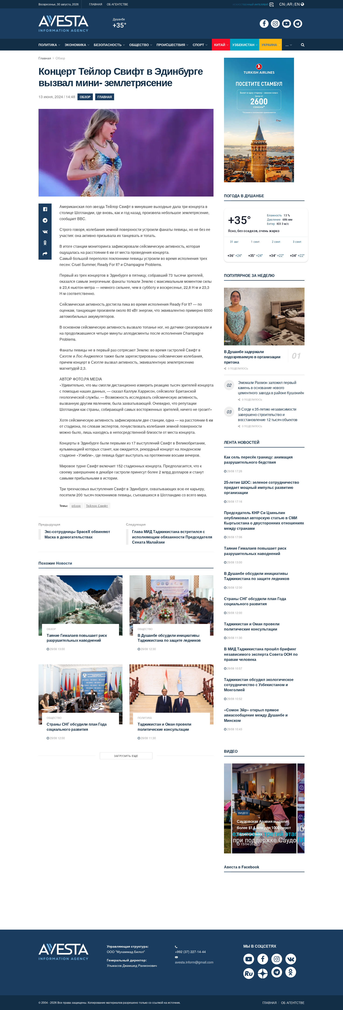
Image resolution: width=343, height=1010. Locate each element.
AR (289, 4)
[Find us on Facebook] (264, 23)
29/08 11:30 (148, 738)
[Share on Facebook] (45, 209)
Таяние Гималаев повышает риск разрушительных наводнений (77, 638)
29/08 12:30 (148, 649)
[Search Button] (302, 44)
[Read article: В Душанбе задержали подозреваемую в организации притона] (264, 316)
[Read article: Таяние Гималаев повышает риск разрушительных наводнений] (80, 605)
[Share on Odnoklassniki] (45, 242)
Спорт (198, 44)
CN (282, 4)
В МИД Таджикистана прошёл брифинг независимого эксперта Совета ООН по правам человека (261, 654)
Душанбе (119, 19)
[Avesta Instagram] (276, 959)
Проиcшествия (171, 44)
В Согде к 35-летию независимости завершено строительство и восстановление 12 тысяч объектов (268, 414)
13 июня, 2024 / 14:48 (56, 96)
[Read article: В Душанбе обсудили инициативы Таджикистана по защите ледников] (172, 605)
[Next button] (301, 808)
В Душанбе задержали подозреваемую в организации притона (252, 357)
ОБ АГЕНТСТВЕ (117, 4)
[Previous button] (227, 808)
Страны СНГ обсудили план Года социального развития (77, 726)
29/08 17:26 (234, 471)
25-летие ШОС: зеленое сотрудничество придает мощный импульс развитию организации (261, 487)
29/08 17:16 (234, 501)
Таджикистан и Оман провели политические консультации (164, 726)
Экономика (75, 44)
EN (297, 4)
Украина (269, 44)
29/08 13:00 (57, 649)
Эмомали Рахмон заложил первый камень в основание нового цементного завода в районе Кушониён (271, 388)
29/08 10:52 (234, 699)
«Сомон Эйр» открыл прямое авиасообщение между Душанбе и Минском (256, 715)
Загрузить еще (126, 756)
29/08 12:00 (57, 738)
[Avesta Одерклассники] (290, 972)
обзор (76, 506)
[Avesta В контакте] (290, 959)
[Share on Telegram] (45, 220)
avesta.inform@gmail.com (194, 962)
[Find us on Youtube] (286, 23)
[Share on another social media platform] (45, 254)
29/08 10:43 (234, 729)
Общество (139, 44)
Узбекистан (243, 44)
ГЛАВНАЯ (95, 4)
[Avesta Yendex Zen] (262, 973)
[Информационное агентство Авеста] (63, 23)
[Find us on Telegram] (297, 23)
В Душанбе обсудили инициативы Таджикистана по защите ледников (169, 638)
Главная (44, 58)
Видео (243, 819)
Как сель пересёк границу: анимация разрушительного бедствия (258, 459)
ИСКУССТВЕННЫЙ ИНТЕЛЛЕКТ (251, 4)
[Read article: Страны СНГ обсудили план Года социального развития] (80, 694)
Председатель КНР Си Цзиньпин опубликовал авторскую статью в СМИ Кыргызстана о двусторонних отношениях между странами (264, 520)
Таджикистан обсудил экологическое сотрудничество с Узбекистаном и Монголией (259, 685)
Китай (219, 44)
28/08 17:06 (234, 537)
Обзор (60, 58)
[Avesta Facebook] (262, 959)
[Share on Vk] (45, 231)
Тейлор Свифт (97, 506)
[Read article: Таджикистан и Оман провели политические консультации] (172, 694)
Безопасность (108, 44)
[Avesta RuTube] (248, 973)
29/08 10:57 (234, 668)
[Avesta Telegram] (276, 972)
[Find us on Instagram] (275, 23)
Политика (47, 44)
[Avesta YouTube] (248, 959)
